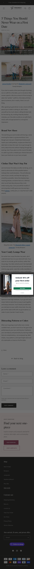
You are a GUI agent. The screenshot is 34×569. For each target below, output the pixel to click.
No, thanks (22, 292)
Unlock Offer (22, 288)
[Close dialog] (32, 275)
